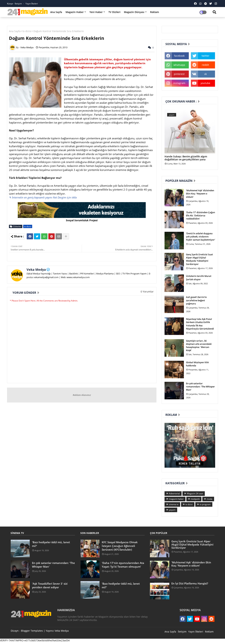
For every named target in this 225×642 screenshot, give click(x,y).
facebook (179, 55)
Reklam (154, 12)
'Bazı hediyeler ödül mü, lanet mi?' (51, 544)
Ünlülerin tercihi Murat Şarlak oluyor (198, 277)
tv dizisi (26, 31)
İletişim (182, 631)
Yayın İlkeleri (31, 3)
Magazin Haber (75, 12)
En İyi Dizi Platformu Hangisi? (189, 583)
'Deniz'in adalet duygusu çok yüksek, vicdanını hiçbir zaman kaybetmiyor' (200, 236)
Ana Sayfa (56, 12)
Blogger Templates (32, 630)
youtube (205, 83)
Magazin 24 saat (195, 493)
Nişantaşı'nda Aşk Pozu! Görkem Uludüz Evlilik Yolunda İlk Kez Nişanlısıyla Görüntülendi (200, 323)
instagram (179, 83)
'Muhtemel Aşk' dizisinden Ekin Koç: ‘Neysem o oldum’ (200, 193)
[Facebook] (30, 236)
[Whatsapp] (44, 236)
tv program (205, 504)
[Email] (59, 236)
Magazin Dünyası (134, 12)
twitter (205, 55)
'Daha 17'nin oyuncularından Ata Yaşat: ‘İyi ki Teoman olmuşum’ (123, 564)
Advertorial (174, 493)
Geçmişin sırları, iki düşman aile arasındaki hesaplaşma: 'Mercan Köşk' (199, 345)
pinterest (179, 74)
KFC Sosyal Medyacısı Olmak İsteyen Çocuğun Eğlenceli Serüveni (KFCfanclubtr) (120, 545)
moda (209, 498)
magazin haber (176, 498)
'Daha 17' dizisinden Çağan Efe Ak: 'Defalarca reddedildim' (200, 215)
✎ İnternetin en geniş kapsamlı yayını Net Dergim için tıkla (43, 197)
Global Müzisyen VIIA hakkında (197, 364)
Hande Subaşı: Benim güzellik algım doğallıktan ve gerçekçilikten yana (186, 158)
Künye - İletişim (14, 3)
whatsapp (179, 64)
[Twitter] (37, 236)
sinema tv (173, 504)
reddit (205, 64)
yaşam (172, 509)
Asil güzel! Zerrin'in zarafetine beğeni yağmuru (196, 300)
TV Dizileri (114, 12)
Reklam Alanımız (82, 395)
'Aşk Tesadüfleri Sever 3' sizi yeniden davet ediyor (50, 585)
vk (205, 74)
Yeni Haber (96, 12)
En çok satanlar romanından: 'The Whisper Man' (200, 386)
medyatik (195, 498)
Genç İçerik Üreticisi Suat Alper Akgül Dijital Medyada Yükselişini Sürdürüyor (199, 259)
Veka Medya (36, 269)
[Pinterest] (51, 236)
